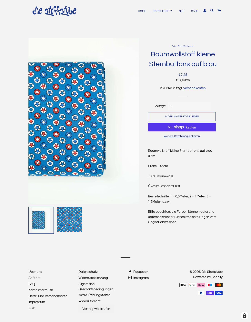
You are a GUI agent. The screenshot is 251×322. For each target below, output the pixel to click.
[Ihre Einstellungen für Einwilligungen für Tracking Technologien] (244, 315)
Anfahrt (34, 278)
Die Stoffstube (212, 272)
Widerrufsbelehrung (93, 278)
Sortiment (161, 11)
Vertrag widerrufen (96, 309)
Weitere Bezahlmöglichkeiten (182, 136)
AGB (31, 308)
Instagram (141, 278)
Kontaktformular (40, 290)
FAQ (31, 284)
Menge (160, 106)
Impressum (36, 302)
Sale (194, 11)
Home (142, 11)
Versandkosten (194, 88)
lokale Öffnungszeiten (94, 295)
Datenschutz (88, 272)
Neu (182, 11)
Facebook (140, 272)
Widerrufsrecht (89, 301)
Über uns (35, 272)
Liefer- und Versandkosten (47, 296)
